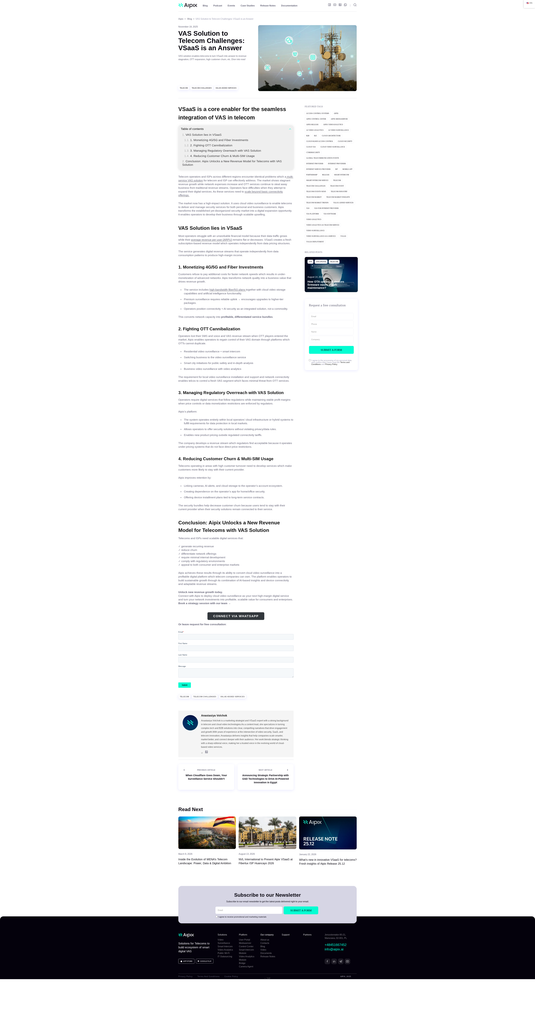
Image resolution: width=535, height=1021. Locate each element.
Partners (307, 935)
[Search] (353, 5)
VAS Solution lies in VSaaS (204, 134)
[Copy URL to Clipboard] (164, 129)
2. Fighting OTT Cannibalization (211, 145)
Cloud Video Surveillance (332, 147)
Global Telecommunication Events (322, 158)
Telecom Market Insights (338, 197)
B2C (315, 136)
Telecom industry (339, 192)
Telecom (184, 88)
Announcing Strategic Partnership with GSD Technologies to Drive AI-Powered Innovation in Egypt (265, 779)
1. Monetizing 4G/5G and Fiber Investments (219, 140)
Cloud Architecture (331, 136)
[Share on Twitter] (164, 116)
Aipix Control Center (316, 119)
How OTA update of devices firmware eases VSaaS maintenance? (325, 284)
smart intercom (341, 175)
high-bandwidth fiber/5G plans (227, 289)
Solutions (222, 935)
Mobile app (347, 169)
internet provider (314, 164)
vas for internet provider (326, 208)
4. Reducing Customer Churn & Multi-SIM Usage (222, 156)
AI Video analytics (315, 130)
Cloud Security (345, 141)
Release (325, 175)
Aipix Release (312, 125)
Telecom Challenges (202, 88)
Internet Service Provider (318, 169)
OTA (310, 262)
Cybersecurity (313, 152)
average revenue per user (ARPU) (211, 239)
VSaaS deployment (315, 242)
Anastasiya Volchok (214, 715)
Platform (243, 935)
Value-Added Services (226, 88)
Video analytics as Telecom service (322, 225)
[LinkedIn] (164, 123)
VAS (307, 208)
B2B (307, 136)
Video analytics (313, 219)
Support (286, 935)
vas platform (312, 214)
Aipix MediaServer (339, 119)
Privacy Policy (331, 364)
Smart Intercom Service (317, 180)
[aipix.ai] (187, 5)
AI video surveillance (338, 130)
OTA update (321, 262)
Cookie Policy (231, 976)
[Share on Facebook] (164, 108)
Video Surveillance (315, 231)
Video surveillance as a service (321, 236)
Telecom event (337, 186)
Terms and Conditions (208, 976)
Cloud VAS (311, 147)
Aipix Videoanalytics (333, 125)
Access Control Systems (317, 113)
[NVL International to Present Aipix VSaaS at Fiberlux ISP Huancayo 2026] (267, 832)
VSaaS (343, 236)
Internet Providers (337, 164)
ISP (336, 169)
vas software (330, 214)
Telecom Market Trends (317, 203)
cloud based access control (319, 141)
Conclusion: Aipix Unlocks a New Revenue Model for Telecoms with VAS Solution (232, 163)
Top (268, 978)
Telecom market (314, 197)
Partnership (311, 175)
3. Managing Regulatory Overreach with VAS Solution (225, 150)
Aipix (336, 113)
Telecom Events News (316, 192)
